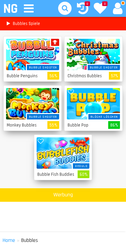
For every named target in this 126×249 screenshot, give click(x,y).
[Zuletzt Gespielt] (82, 9)
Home (9, 240)
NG (10, 9)
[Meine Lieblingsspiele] (100, 9)
